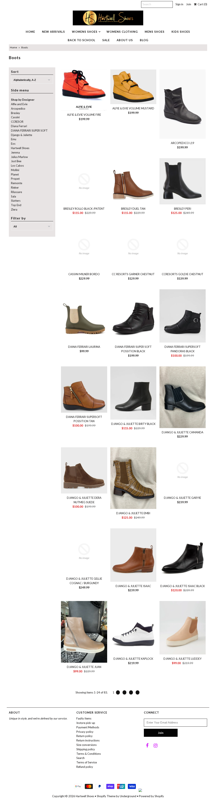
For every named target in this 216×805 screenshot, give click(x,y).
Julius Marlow (19, 157)
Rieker (15, 187)
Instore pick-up (85, 723)
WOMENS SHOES (84, 31)
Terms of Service (86, 762)
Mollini (15, 170)
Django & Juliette (21, 135)
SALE (106, 40)
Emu (13, 139)
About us (125, 40)
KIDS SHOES (180, 31)
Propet (15, 178)
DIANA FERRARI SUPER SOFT (29, 130)
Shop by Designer (23, 99)
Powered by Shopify (151, 796)
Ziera (14, 209)
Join (188, 4)
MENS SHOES (155, 31)
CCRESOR (17, 121)
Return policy (84, 736)
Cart (201, 4)
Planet (15, 174)
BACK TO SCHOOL (81, 40)
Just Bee (16, 161)
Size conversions (86, 745)
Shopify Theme (106, 796)
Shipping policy (85, 749)
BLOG (144, 40)
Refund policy (84, 766)
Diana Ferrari (19, 126)
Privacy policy (84, 731)
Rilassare (16, 192)
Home (13, 47)
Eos (13, 143)
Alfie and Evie (19, 104)
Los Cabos (17, 165)
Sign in (179, 4)
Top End (16, 205)
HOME (30, 31)
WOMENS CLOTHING (122, 31)
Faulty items (83, 718)
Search (80, 758)
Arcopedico (18, 108)
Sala (13, 196)
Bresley (15, 113)
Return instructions (88, 740)
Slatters (15, 200)
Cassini (15, 117)
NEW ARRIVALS (53, 31)
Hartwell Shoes (20, 148)
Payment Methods (87, 727)
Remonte (16, 183)
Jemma (15, 152)
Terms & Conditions (88, 753)
